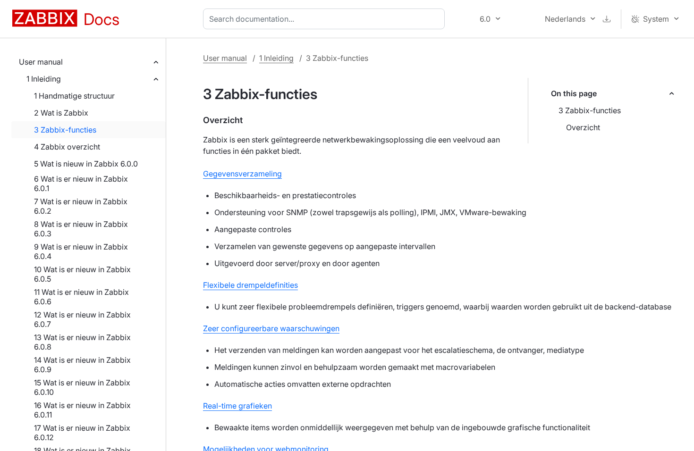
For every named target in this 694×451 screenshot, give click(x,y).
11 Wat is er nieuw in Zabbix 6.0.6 (81, 296)
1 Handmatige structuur (74, 95)
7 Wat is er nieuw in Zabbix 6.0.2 (80, 206)
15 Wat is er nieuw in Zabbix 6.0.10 (82, 387)
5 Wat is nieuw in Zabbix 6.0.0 (86, 163)
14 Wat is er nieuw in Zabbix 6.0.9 (82, 364)
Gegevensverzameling (242, 173)
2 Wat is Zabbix (61, 112)
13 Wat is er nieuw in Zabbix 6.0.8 (82, 342)
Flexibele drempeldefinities (250, 285)
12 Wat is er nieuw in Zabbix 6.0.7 (82, 319)
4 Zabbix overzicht (67, 146)
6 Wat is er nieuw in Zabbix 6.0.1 (81, 183)
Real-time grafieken (237, 405)
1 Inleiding (43, 79)
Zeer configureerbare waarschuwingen (271, 328)
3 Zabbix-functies (65, 129)
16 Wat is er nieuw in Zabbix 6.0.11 (82, 410)
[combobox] (326, 19)
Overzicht (583, 127)
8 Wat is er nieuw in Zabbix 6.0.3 (81, 228)
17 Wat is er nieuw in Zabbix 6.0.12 (82, 432)
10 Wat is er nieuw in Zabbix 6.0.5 (82, 274)
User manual (41, 62)
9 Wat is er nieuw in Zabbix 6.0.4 (81, 251)
